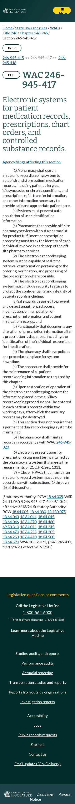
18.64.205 (46, 531)
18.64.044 (28, 516)
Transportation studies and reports (37, 682)
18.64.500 (46, 537)
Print (12, 48)
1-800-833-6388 (54, 619)
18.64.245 (46, 526)
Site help (38, 744)
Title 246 (9, 33)
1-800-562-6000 (37, 612)
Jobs (37, 725)
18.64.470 (10, 531)
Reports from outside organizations (37, 692)
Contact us (37, 754)
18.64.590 (10, 542)
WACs (55, 28)
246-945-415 (13, 57)
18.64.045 (46, 516)
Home (7, 28)
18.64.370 (28, 521)
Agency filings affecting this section (31, 162)
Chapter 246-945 (34, 33)
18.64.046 (10, 521)
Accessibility (37, 715)
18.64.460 (46, 521)
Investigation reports (37, 701)
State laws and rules (31, 28)
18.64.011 (28, 526)
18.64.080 (38, 511)
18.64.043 (10, 516)
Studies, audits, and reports (38, 653)
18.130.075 (56, 511)
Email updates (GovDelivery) (37, 763)
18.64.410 (28, 537)
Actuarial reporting (37, 672)
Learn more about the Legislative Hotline (37, 633)
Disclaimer (45, 794)
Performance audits (37, 663)
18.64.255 (28, 531)
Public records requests (37, 734)
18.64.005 (55, 496)
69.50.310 (10, 526)
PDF (11, 75)
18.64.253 (10, 537)
